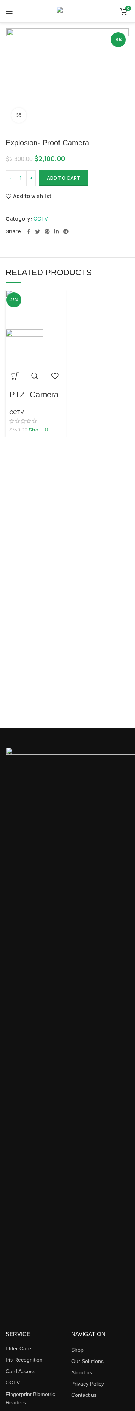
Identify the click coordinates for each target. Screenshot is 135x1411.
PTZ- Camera (33, 394)
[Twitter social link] (37, 231)
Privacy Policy (87, 1384)
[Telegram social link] (66, 231)
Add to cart (64, 178)
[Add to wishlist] (54, 376)
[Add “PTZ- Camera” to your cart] (15, 376)
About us (81, 1372)
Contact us (84, 1395)
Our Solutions (87, 1361)
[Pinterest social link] (47, 231)
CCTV (40, 218)
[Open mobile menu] (9, 11)
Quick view (35, 376)
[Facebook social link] (29, 231)
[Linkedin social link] (56, 231)
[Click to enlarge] (18, 115)
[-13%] (25, 308)
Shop (77, 1350)
